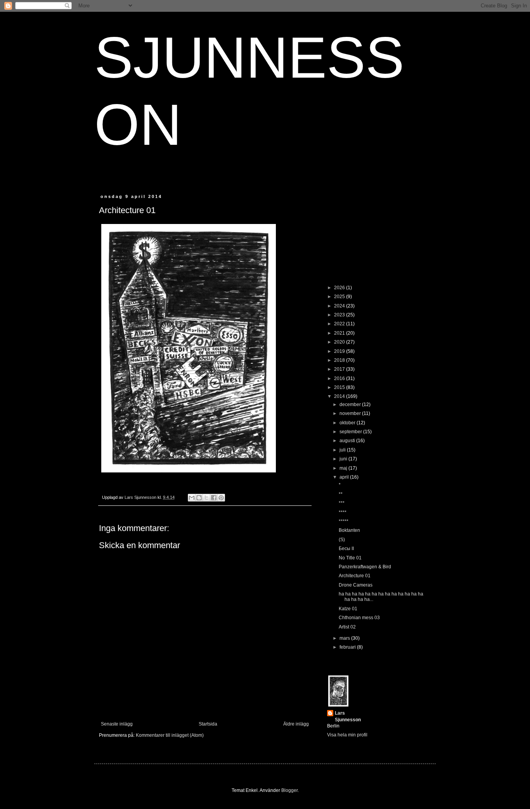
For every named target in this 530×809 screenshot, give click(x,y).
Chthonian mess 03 (359, 617)
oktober (348, 422)
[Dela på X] (206, 498)
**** (342, 512)
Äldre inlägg (296, 724)
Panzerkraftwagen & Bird (365, 566)
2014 (340, 396)
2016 (340, 378)
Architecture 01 (355, 575)
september (351, 431)
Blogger (289, 790)
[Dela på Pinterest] (221, 498)
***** (343, 521)
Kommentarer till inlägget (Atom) (170, 735)
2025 (340, 296)
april (344, 477)
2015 (340, 387)
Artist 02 (347, 627)
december (350, 404)
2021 (340, 333)
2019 (340, 351)
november (350, 413)
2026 (340, 287)
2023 (340, 315)
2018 (340, 360)
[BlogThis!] (199, 498)
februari (348, 647)
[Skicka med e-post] (192, 498)
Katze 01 (348, 608)
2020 (340, 342)
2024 (340, 306)
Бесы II (346, 548)
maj (343, 468)
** (341, 494)
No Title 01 (350, 558)
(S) (342, 539)
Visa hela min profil (347, 735)
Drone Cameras (355, 585)
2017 (340, 369)
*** (342, 503)
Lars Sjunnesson (348, 716)
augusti (347, 440)
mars (345, 638)
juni (343, 459)
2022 (340, 323)
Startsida (208, 724)
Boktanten (349, 530)
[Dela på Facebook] (214, 498)
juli (343, 450)
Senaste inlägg (117, 724)
